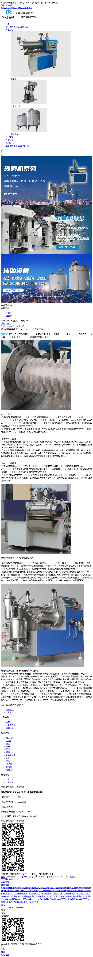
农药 (8, 761)
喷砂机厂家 (57, 894)
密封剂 (9, 764)
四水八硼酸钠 (12, 899)
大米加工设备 (25, 891)
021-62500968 (18, 907)
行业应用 (10, 140)
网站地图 (5, 955)
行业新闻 (10, 313)
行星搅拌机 (11, 725)
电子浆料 (10, 738)
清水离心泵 (81, 888)
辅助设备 (10, 728)
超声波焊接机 (82, 891)
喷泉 (55, 896)
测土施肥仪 (70, 888)
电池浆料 (10, 770)
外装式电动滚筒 (11, 891)
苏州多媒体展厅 (20, 902)
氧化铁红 (71, 891)
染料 (8, 758)
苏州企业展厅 (59, 899)
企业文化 (10, 712)
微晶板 (62, 896)
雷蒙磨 (46, 888)
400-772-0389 (6, 907)
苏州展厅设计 (85, 899)
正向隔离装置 (69, 894)
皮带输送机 (46, 894)
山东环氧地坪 (25, 899)
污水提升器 (40, 896)
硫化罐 (35, 891)
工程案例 (10, 137)
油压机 (13, 896)
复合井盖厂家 (79, 896)
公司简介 (10, 710)
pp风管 (31, 896)
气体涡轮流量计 (83, 894)
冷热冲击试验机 (57, 888)
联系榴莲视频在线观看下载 (20, 8)
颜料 (8, 752)
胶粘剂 (9, 767)
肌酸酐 (69, 896)
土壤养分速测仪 (20, 894)
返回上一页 (6, 324)
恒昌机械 (5, 896)
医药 (8, 749)
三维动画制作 (34, 894)
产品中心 (10, 30)
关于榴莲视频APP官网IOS (17, 27)
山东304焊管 (37, 899)
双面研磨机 (22, 896)
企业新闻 (10, 316)
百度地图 (5, 885)
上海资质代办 (72, 899)
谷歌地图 (5, 882)
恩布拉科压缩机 (35, 888)
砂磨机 (9, 722)
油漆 (8, 744)
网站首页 (5, 8)
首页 (8, 24)
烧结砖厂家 (34, 902)
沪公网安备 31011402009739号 (51, 877)
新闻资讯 (10, 143)
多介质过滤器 (60, 891)
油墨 (8, 746)
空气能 (49, 896)
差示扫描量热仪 (46, 891)
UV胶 (8, 741)
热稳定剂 (48, 899)
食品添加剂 (11, 755)
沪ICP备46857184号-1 (25, 877)
